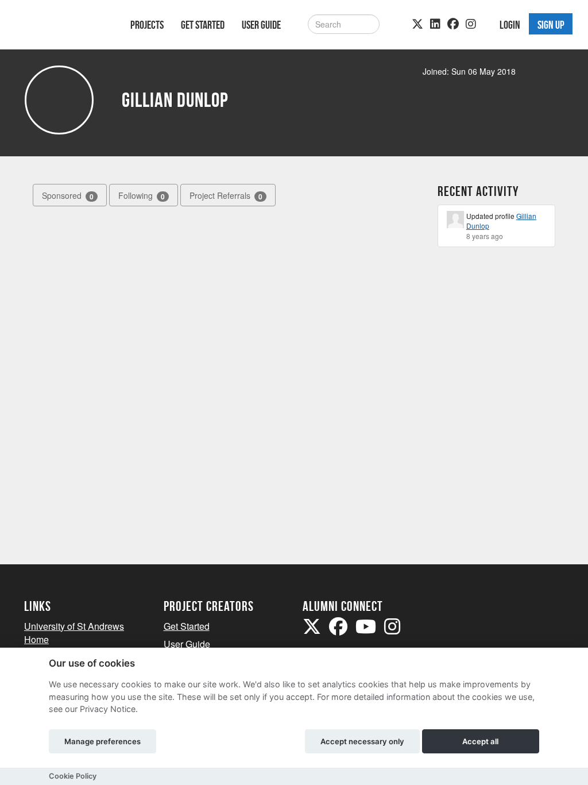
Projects (147, 24)
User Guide (261, 24)
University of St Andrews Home (74, 632)
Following (141, 196)
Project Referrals (225, 196)
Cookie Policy (72, 776)
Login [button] (510, 24)
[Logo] (62, 26)
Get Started (203, 24)
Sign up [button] (550, 24)
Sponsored (68, 196)
